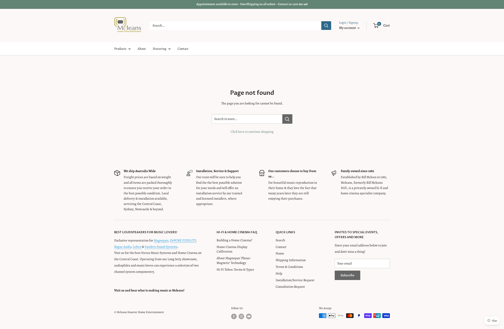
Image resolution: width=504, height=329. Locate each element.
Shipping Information (291, 260)
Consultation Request (290, 286)
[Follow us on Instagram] (241, 316)
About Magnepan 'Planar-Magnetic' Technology (234, 260)
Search (280, 240)
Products (120, 48)
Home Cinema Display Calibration (232, 249)
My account (348, 27)
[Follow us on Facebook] (234, 316)
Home (280, 253)
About (142, 48)
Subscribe (347, 275)
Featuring (159, 48)
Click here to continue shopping (252, 131)
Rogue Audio (122, 246)
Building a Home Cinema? (234, 240)
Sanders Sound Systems (161, 246)
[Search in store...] (287, 119)
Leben (137, 246)
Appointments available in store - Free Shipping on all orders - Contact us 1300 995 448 (252, 4)
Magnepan (161, 240)
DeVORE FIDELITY (183, 240)
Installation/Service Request (295, 280)
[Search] (326, 25)
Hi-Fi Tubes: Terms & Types (235, 269)
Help (279, 273)
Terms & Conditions (289, 266)
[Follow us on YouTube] (249, 316)
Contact (183, 48)
